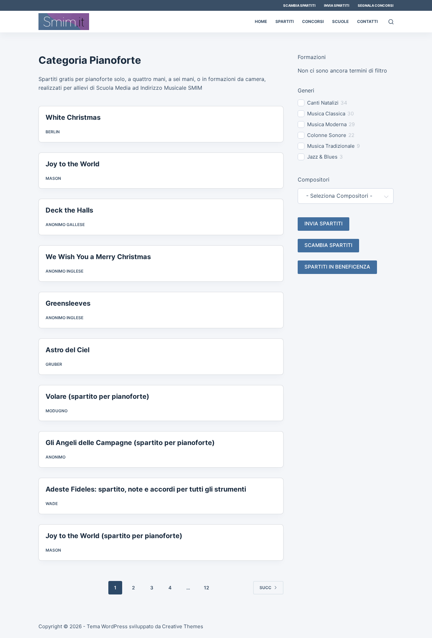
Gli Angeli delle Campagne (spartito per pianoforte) (130, 443)
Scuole (340, 21)
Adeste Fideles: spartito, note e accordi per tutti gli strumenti (146, 489)
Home (261, 21)
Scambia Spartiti (299, 5)
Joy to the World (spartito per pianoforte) (114, 536)
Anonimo (55, 457)
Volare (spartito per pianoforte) (97, 396)
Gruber (54, 364)
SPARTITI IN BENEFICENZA (337, 266)
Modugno (57, 410)
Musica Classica (326, 113)
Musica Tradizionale (331, 146)
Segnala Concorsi (376, 5)
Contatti (367, 21)
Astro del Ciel (67, 350)
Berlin (53, 131)
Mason (53, 178)
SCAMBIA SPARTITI (328, 245)
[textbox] (341, 196)
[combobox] (346, 196)
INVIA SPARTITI (323, 223)
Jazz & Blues (322, 157)
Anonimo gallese (65, 224)
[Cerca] (391, 21)
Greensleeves (68, 303)
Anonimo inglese (64, 271)
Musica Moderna (327, 124)
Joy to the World (73, 164)
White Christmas (73, 117)
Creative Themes (182, 626)
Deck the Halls (69, 210)
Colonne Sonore (326, 135)
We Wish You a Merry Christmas (98, 257)
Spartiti (284, 21)
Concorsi (313, 21)
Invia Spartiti (336, 5)
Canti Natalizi (323, 103)
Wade (52, 503)
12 (206, 587)
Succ (265, 587)
